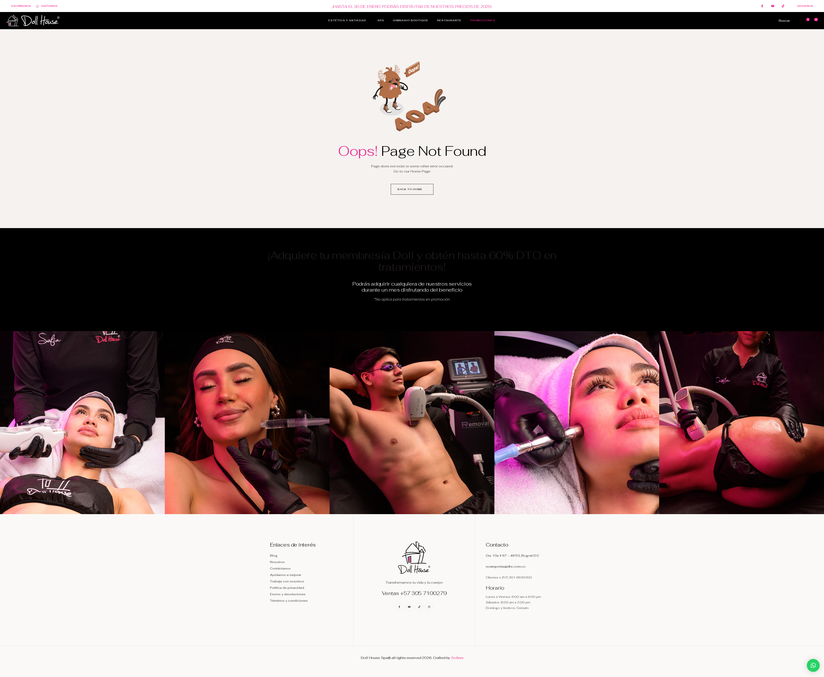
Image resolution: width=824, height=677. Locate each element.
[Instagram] (429, 607)
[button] (813, 665)
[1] (805, 20)
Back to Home (410, 189)
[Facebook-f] (399, 607)
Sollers (457, 658)
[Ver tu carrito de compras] (813, 20)
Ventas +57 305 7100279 (414, 593)
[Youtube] (409, 607)
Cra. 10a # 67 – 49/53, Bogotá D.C (512, 555)
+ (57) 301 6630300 (515, 577)
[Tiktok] (419, 607)
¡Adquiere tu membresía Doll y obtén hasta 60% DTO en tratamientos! (412, 261)
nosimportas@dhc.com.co (506, 566)
